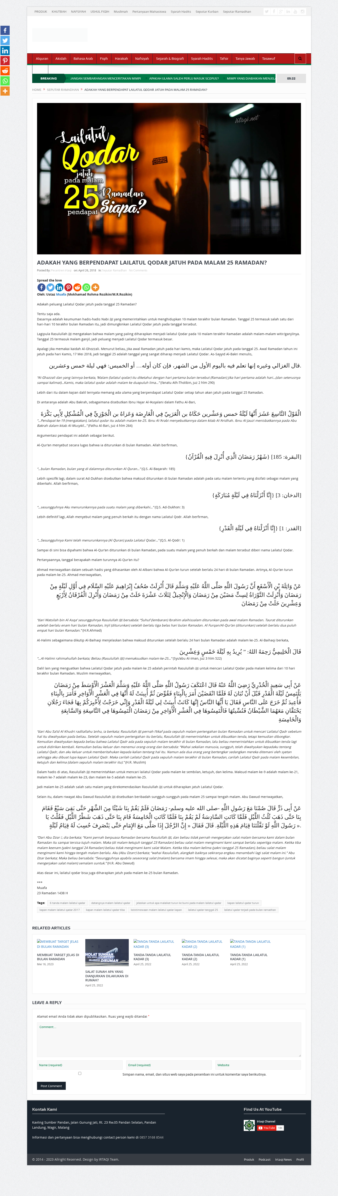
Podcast (265, 1159)
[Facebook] (41, 287)
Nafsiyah (142, 59)
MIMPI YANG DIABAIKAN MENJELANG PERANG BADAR (266, 78)
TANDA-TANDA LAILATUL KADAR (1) (249, 957)
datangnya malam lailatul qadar (110, 903)
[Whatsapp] (86, 287)
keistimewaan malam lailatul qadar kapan (156, 909)
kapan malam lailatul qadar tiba (105, 909)
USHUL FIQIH (100, 11)
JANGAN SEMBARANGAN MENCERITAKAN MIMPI (105, 78)
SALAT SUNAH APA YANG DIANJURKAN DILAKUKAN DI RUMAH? (106, 975)
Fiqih (104, 59)
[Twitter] (50, 287)
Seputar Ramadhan (237, 11)
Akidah (60, 59)
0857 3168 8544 (151, 1137)
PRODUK (40, 11)
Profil (300, 1159)
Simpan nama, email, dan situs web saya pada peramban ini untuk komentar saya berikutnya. (194, 1074)
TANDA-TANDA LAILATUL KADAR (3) (152, 957)
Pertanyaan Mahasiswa (149, 11)
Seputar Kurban (207, 11)
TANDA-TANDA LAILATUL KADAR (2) (200, 957)
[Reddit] (77, 287)
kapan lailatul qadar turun (243, 903)
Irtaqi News (283, 1159)
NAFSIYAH (78, 11)
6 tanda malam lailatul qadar (67, 903)
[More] (95, 287)
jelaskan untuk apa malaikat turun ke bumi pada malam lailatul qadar (178, 903)
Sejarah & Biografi (170, 59)
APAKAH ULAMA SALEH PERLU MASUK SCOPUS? (184, 78)
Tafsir (224, 59)
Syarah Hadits (181, 11)
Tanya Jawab (245, 59)
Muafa (61, 294)
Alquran (42, 59)
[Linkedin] (59, 287)
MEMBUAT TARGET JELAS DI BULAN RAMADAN (58, 957)
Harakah (121, 59)
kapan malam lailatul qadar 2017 (60, 909)
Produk (249, 1159)
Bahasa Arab (83, 59)
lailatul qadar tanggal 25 (203, 909)
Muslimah (121, 11)
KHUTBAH (59, 11)
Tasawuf (268, 59)
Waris (40, 69)
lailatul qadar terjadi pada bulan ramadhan (250, 909)
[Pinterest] (68, 287)
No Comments (138, 270)
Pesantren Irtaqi (61, 270)
